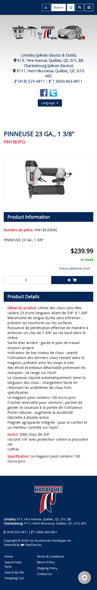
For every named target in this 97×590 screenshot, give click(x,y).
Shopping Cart (14, 578)
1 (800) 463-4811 (68, 81)
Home (8, 556)
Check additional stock (74, 268)
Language (48, 103)
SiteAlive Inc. (33, 545)
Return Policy (46, 562)
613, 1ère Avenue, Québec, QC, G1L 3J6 (50, 60)
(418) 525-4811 (31, 81)
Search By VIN (14, 572)
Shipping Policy (47, 568)
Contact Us (44, 574)
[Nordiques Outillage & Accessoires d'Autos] (48, 30)
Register (58, 7)
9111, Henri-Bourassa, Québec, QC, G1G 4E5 (50, 73)
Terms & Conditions (50, 556)
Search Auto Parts (12, 564)
